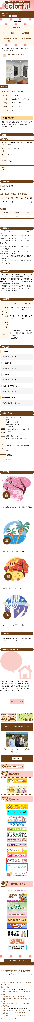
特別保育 (7, 124)
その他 (29, 124)
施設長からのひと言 (8, 126)
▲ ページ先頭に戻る (17, 960)
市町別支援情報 (25, 38)
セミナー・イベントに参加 (9, 40)
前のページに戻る (17, 701)
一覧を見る (17, 758)
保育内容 (24, 122)
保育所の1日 (15, 124)
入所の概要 (9, 122)
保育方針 (17, 122)
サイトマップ (7, 974)
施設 (3, 122)
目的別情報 (25, 33)
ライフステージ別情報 (8, 33)
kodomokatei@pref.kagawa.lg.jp (16, 1008)
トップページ (17, 28)
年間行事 (23, 124)
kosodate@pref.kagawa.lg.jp (15, 989)
